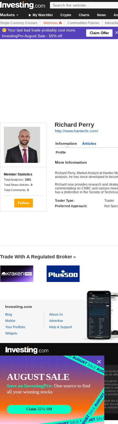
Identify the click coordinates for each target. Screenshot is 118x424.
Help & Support (60, 327)
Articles (89, 143)
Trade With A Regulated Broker (36, 256)
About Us (56, 314)
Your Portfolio (15, 327)
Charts (84, 15)
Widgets (11, 333)
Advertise (56, 321)
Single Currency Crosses (18, 23)
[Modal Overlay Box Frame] (52, 390)
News (101, 15)
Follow (23, 203)
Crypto (65, 15)
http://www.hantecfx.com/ (76, 131)
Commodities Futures (83, 23)
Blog (8, 314)
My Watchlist (42, 15)
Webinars (50, 23)
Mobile (10, 321)
